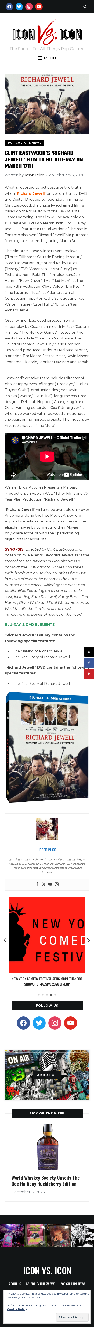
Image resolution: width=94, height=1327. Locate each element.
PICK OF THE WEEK (47, 1113)
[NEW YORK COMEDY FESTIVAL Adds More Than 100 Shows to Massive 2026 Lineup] (42, 900)
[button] (47, 58)
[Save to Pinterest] (89, 674)
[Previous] (5, 940)
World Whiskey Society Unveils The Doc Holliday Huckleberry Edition (46, 1180)
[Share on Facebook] (89, 663)
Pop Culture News (24, 142)
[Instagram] (57, 884)
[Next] (88, 940)
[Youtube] (50, 884)
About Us (15, 1284)
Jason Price (34, 175)
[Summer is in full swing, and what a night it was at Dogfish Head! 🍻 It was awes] (35, 1235)
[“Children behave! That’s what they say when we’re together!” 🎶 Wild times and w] (59, 1235)
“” (31, 193)
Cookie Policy (17, 1309)
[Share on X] (89, 652)
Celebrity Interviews (40, 1284)
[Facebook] (37, 884)
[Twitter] (44, 884)
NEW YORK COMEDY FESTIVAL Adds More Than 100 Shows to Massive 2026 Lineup (42, 982)
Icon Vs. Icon (47, 1270)
